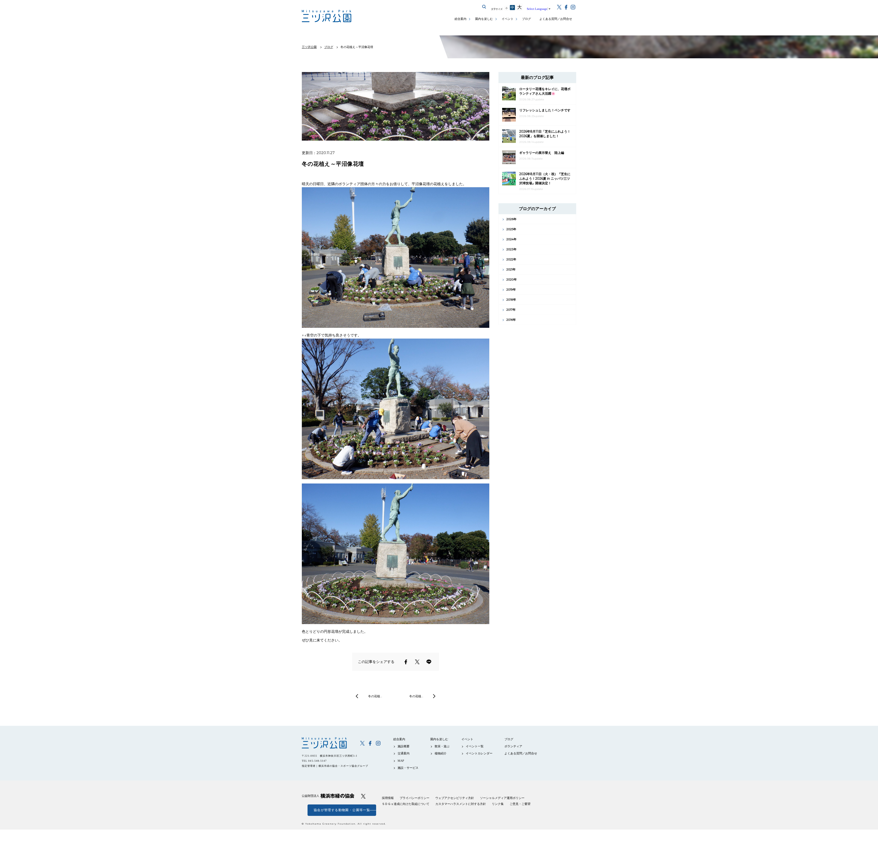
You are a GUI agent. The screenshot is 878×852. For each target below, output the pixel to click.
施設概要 (404, 746)
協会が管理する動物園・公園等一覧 (342, 810)
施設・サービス (408, 767)
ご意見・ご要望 (520, 804)
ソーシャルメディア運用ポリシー (502, 798)
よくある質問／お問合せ (555, 19)
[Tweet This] (417, 661)
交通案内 (404, 753)
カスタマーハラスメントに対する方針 (460, 804)
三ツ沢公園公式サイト (327, 16)
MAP (401, 760)
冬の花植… (375, 696)
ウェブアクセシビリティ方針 (454, 798)
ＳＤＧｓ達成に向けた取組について (405, 804)
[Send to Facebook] (405, 661)
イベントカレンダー (479, 753)
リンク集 (498, 804)
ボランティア (513, 746)
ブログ (526, 19)
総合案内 (460, 19)
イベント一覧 (475, 746)
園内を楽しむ (484, 19)
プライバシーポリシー (414, 798)
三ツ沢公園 (328, 743)
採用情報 (388, 798)
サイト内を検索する (484, 6)
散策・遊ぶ (442, 746)
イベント (508, 19)
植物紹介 (441, 753)
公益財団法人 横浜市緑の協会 (328, 795)
